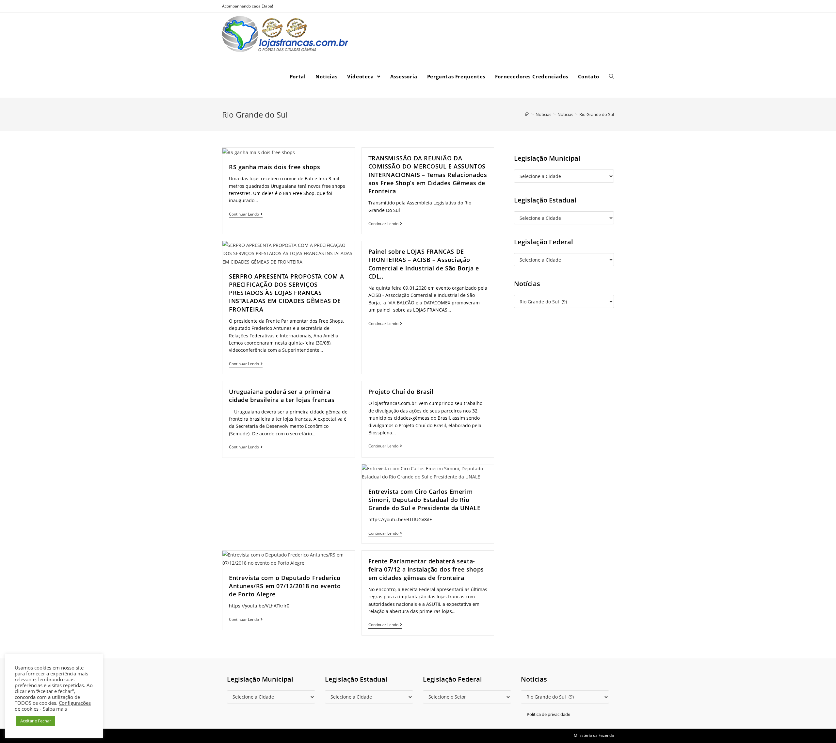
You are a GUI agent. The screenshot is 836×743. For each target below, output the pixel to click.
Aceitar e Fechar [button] (35, 721)
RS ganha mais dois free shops (274, 167)
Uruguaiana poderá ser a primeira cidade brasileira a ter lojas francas (281, 396)
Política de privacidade (548, 714)
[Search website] (611, 76)
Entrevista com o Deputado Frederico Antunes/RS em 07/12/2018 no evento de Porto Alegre (285, 586)
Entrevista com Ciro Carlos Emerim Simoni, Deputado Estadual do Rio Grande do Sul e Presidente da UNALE (424, 500)
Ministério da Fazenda (594, 735)
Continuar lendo (244, 214)
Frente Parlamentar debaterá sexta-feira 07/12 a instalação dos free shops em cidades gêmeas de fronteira (426, 569)
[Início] (527, 114)
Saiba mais (55, 709)
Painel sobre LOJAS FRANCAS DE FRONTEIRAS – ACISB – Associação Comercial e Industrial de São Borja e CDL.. (423, 264)
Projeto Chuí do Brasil (401, 392)
